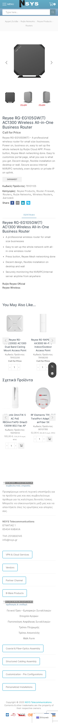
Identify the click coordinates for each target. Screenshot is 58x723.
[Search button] (53, 12)
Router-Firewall (45, 191)
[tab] (29, 215)
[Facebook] (12, 203)
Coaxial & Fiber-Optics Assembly (23, 648)
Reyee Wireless (11, 287)
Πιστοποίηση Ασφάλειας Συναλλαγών (29, 621)
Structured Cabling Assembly (21, 661)
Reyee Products (44, 21)
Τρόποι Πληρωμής (29, 627)
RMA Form (29, 638)
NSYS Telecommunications (38, 702)
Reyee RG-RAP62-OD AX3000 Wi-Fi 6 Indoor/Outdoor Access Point (43, 345)
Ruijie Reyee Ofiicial (13, 283)
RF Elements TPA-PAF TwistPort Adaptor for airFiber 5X (43, 419)
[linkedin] (23, 203)
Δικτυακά (8, 197)
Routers (29, 25)
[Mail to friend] (17, 203)
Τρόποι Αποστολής (29, 632)
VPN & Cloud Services (17, 554)
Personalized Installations (19, 687)
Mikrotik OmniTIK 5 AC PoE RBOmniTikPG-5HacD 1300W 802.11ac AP (15, 420)
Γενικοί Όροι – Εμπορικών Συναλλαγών (29, 610)
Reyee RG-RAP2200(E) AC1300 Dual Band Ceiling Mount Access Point (15, 345)
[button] (6, 63)
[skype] (28, 203)
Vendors (10, 567)
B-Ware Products (15, 593)
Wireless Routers (42, 194)
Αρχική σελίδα (11, 21)
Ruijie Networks (28, 21)
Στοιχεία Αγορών (29, 616)
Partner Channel (14, 580)
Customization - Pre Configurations (24, 674)
